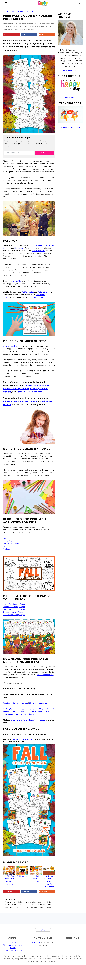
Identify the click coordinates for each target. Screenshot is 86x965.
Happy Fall (29, 11)
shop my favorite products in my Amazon (28, 720)
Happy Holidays (16, 11)
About (13, 942)
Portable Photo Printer (12, 544)
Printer (6, 538)
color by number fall (45, 675)
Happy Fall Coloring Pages (14, 604)
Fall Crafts (42, 292)
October (6, 248)
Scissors (6, 546)
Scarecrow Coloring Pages (14, 607)
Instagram (43, 703)
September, (50, 245)
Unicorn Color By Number (16, 388)
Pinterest (33, 703)
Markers (6, 549)
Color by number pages (13, 346)
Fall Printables (28, 292)
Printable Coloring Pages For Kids (20, 401)
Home (5, 11)
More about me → (70, 70)
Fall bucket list (38, 251)
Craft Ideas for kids (38, 297)
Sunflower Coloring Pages (14, 609)
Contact (73, 942)
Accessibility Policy (13, 950)
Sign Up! (36, 942)
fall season (39, 245)
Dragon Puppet (70, 127)
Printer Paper (8, 541)
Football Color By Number (37, 385)
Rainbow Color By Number (30, 392)
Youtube (24, 703)
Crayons (6, 552)
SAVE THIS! (44, 152)
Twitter (16, 703)
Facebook (7, 703)
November (18, 248)
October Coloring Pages (13, 612)
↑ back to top (43, 930)
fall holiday (17, 281)
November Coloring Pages (14, 615)
